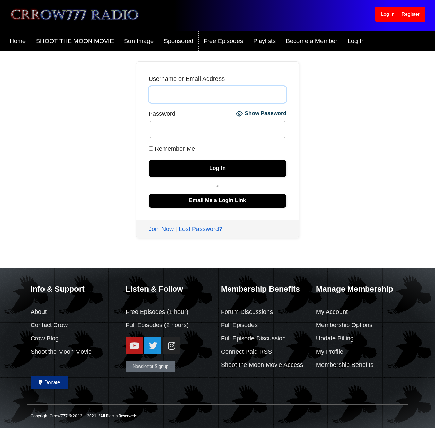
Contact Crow (49, 325)
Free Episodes (223, 41)
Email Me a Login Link (217, 200)
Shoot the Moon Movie (61, 351)
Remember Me (174, 148)
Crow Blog (45, 338)
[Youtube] (134, 345)
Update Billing (335, 338)
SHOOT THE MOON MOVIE (75, 41)
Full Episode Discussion (253, 338)
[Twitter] (152, 345)
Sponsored (178, 41)
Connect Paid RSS (246, 351)
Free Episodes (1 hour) (157, 311)
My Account (332, 311)
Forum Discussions (247, 311)
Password (162, 113)
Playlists (264, 41)
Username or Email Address (187, 78)
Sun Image (139, 41)
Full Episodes (144, 325)
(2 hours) (175, 325)
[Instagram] (171, 345)
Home (18, 41)
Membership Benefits (344, 364)
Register (411, 14)
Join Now (161, 229)
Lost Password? (200, 229)
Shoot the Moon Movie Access (262, 364)
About (39, 311)
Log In (388, 14)
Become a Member (311, 41)
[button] (49, 382)
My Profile (329, 351)
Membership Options (344, 325)
